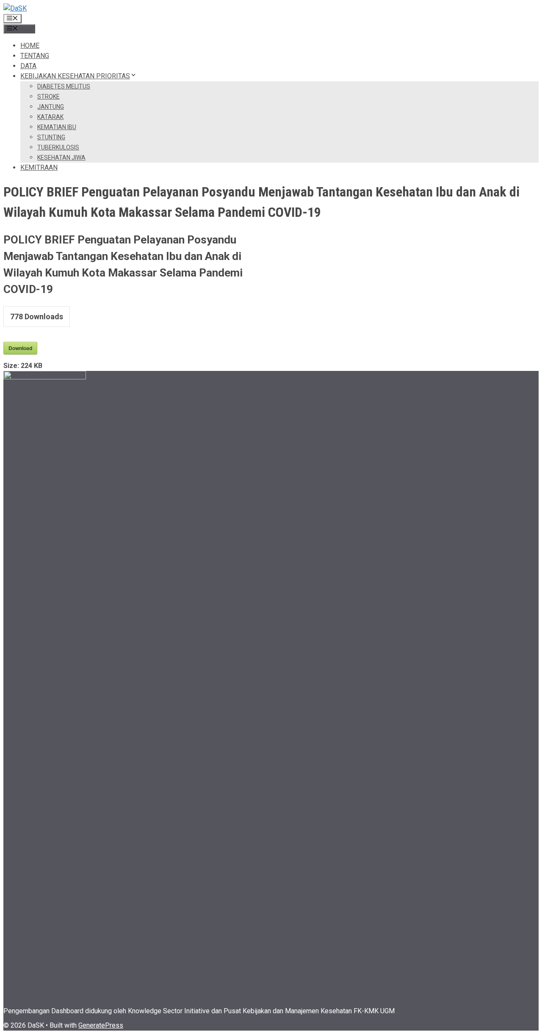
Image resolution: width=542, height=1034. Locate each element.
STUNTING (51, 137)
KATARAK (50, 116)
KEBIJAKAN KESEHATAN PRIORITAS (75, 76)
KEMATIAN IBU (56, 127)
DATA (28, 66)
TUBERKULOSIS (58, 147)
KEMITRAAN (39, 167)
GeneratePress (100, 1025)
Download (20, 348)
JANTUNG (50, 106)
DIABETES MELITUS (63, 86)
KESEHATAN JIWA (61, 157)
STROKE (48, 96)
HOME (29, 45)
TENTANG (34, 56)
